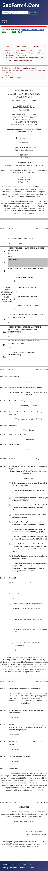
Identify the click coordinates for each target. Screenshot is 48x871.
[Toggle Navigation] (4, 21)
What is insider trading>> (11, 77)
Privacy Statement (10, 868)
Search (33, 13)
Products (15, 864)
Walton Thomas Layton (33, 29)
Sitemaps (31, 868)
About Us (6, 864)
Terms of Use (27, 864)
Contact (22, 868)
